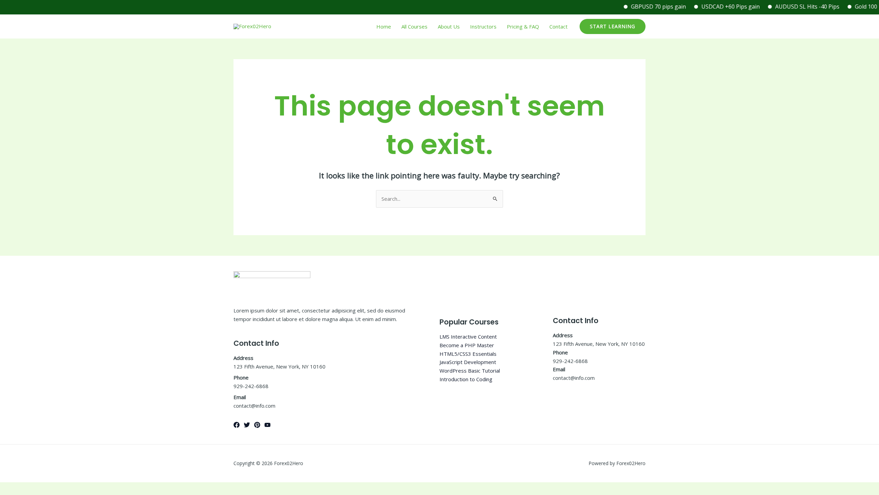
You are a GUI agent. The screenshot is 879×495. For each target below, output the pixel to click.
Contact (558, 26)
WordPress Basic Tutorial (470, 370)
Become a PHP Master (467, 345)
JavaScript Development (468, 362)
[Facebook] (236, 425)
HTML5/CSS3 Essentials (468, 353)
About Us (449, 26)
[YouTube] (267, 425)
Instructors (483, 26)
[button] (613, 26)
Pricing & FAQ (523, 26)
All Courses (414, 26)
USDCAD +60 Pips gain (721, 6)
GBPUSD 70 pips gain (649, 6)
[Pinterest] (257, 425)
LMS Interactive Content (468, 336)
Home (383, 26)
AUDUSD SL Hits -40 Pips (798, 6)
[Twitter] (247, 425)
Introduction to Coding (466, 379)
